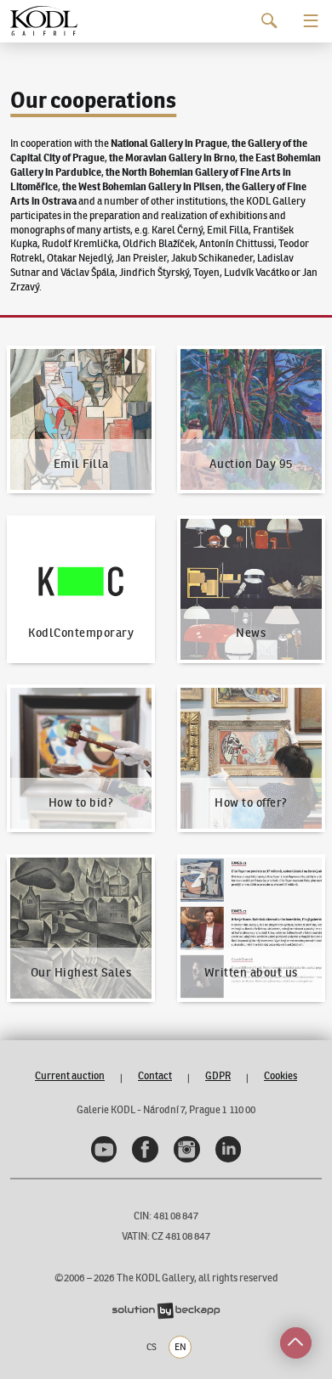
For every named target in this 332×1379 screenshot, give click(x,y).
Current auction (70, 1075)
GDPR (218, 1075)
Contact (155, 1075)
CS (151, 1347)
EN (180, 1347)
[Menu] (311, 20)
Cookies (280, 1075)
